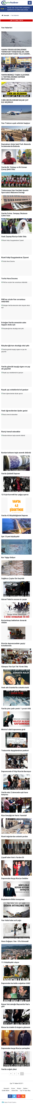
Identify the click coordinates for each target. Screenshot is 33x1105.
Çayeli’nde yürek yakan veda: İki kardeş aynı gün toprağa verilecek (19, 9)
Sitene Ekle (15, 1090)
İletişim (19, 1088)
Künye (13, 1088)
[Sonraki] (22, 1073)
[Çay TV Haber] (9, 2)
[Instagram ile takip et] (19, 1096)
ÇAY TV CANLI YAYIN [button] (16, 20)
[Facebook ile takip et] (10, 1096)
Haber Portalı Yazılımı (10, 1102)
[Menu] (29, 3)
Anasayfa (6, 1088)
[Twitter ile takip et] (14, 1096)
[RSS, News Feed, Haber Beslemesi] (23, 1096)
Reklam (25, 1088)
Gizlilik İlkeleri (5, 1090)
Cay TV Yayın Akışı (25, 1090)
